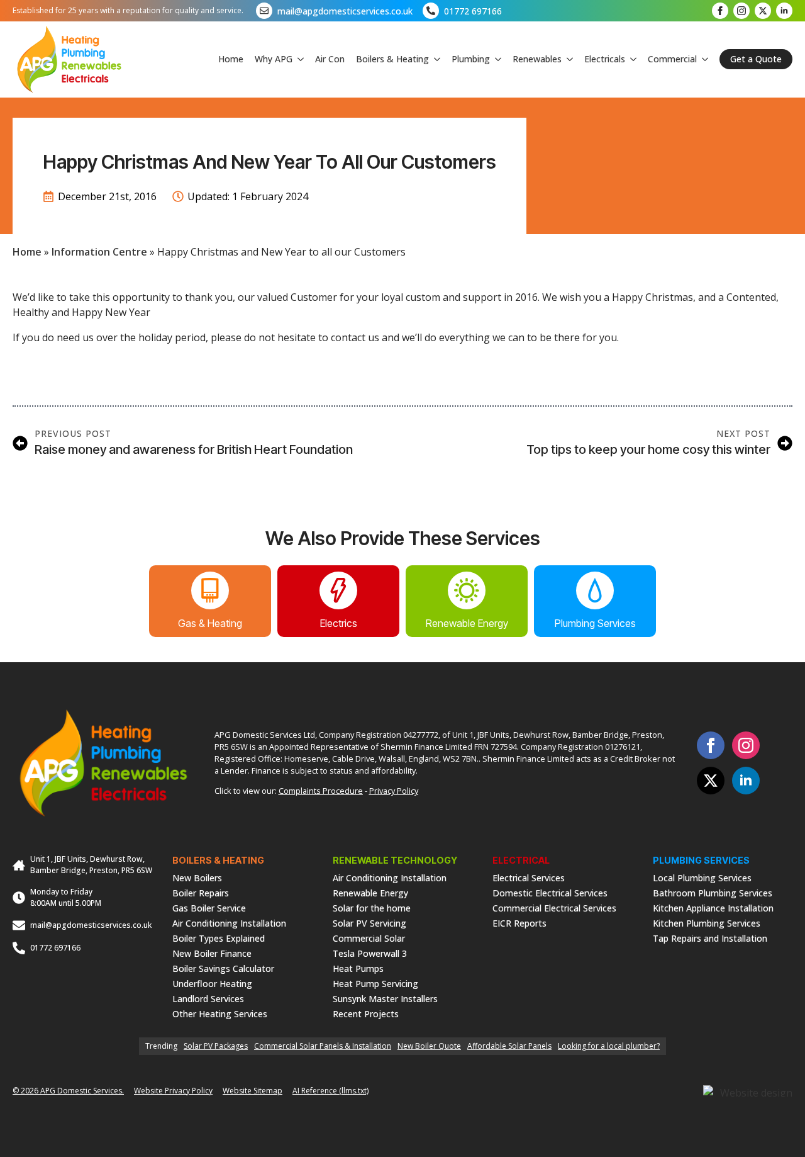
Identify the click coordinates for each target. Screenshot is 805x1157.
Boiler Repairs (200, 892)
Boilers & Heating (392, 59)
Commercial (672, 59)
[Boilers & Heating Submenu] (434, 59)
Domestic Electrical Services (550, 892)
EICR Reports (519, 922)
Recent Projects (366, 1013)
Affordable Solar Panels (509, 1046)
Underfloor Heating (212, 983)
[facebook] (720, 11)
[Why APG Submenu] (298, 59)
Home (230, 59)
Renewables (537, 59)
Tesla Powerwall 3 (370, 952)
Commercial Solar (369, 937)
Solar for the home (372, 907)
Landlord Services (208, 998)
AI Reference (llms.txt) (330, 1090)
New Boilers (197, 877)
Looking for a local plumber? (609, 1046)
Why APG (273, 59)
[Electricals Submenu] (630, 59)
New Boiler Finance (212, 952)
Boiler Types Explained (218, 937)
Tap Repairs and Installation (710, 937)
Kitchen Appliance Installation (713, 907)
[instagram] (741, 11)
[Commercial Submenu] (702, 59)
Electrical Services (528, 877)
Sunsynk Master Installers (385, 998)
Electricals (604, 59)
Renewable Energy (370, 892)
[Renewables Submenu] (567, 59)
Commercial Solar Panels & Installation (322, 1046)
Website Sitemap (252, 1090)
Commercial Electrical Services (554, 907)
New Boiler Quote (429, 1046)
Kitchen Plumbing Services (706, 922)
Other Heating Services (219, 1013)
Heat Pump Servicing (375, 983)
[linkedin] (784, 11)
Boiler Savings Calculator (223, 967)
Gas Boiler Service (209, 907)
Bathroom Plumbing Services (712, 892)
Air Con (330, 59)
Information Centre (99, 252)
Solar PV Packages (216, 1046)
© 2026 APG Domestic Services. (68, 1090)
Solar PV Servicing (369, 922)
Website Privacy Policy (173, 1090)
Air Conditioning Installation (229, 922)
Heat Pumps (358, 967)
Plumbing (471, 59)
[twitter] (763, 11)
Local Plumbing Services (702, 877)
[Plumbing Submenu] (495, 59)
